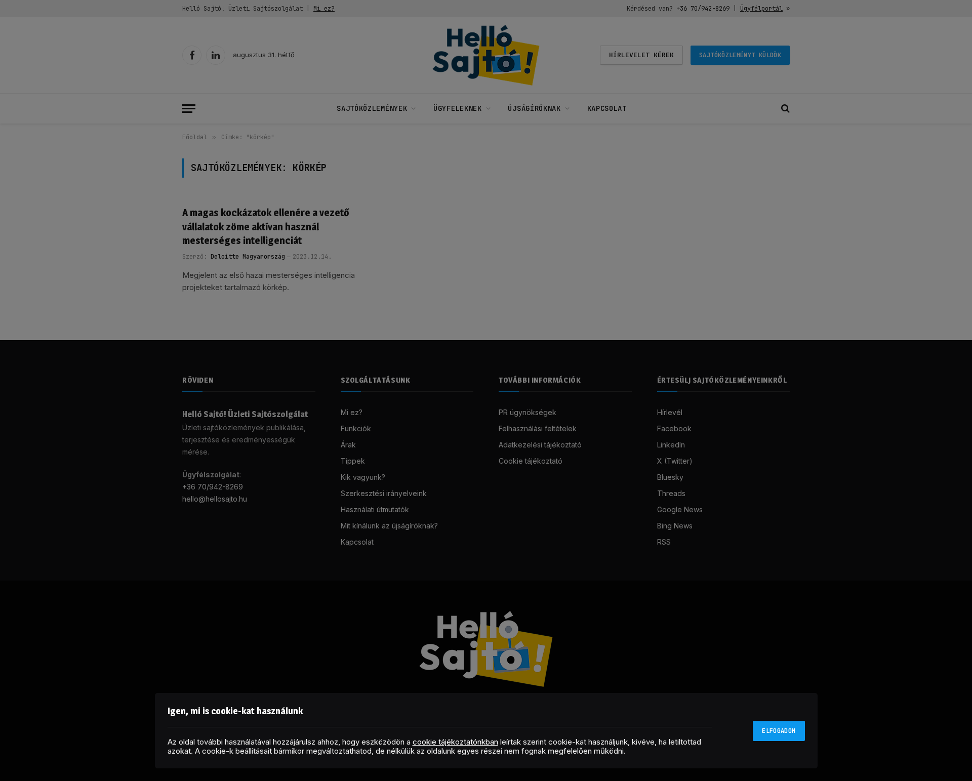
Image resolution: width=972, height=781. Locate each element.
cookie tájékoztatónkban (455, 742)
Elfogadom (778, 731)
